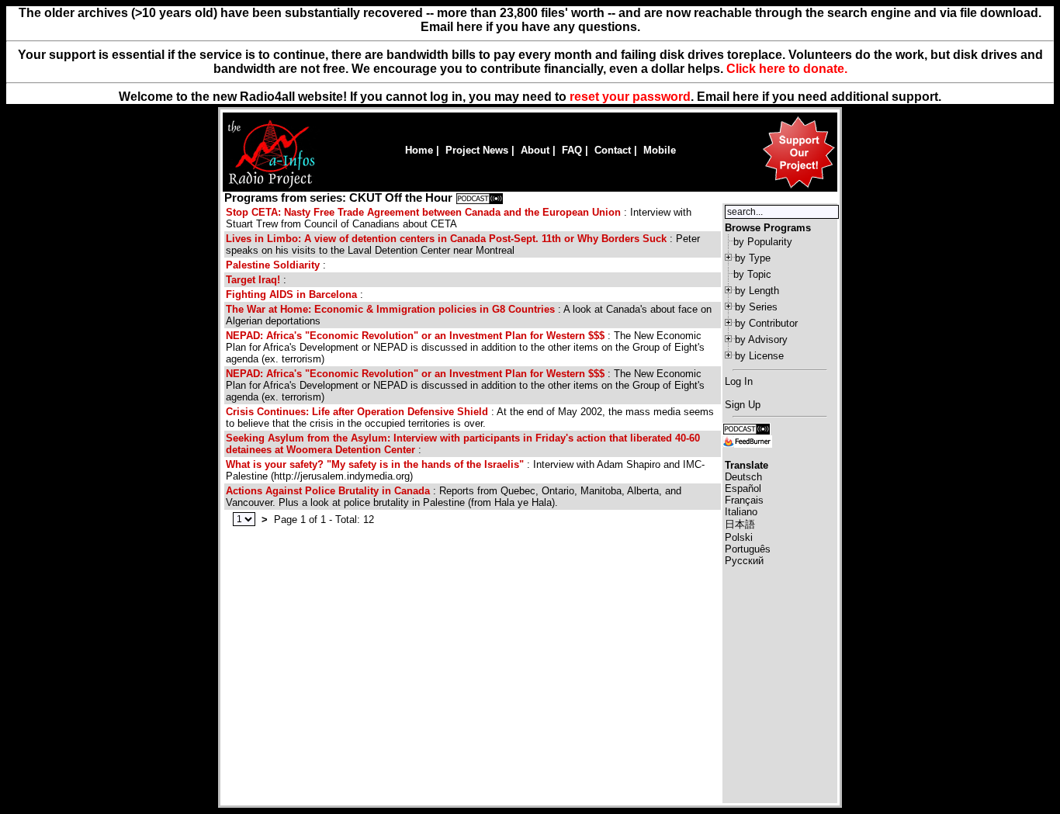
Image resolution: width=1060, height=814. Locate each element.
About (535, 150)
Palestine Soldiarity (273, 265)
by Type (753, 258)
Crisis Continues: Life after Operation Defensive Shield (357, 411)
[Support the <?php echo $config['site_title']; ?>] (798, 187)
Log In (739, 381)
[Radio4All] (271, 186)
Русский (744, 560)
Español (743, 488)
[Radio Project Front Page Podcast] (746, 428)
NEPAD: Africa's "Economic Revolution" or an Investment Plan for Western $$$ (415, 335)
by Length (757, 290)
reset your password (630, 96)
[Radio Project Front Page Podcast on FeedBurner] (747, 440)
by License (759, 356)
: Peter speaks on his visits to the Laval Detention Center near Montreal (463, 244)
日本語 (740, 524)
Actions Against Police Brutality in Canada (328, 491)
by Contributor (766, 323)
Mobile (659, 150)
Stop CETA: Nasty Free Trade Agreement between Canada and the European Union (423, 212)
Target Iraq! (253, 280)
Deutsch (743, 477)
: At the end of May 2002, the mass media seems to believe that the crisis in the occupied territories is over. (470, 417)
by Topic (752, 274)
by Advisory (761, 339)
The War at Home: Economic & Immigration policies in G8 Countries (390, 309)
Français (744, 500)
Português (748, 549)
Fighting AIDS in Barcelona (291, 294)
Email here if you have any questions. (530, 26)
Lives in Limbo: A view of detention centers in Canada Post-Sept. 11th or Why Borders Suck (446, 238)
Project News (476, 150)
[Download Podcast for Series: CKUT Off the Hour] (480, 198)
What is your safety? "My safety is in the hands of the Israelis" (375, 464)
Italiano (741, 512)
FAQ (572, 150)
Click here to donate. (786, 68)
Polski (739, 537)
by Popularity (762, 242)
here (746, 96)
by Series (756, 307)
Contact (612, 150)
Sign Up (742, 404)
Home (419, 150)
